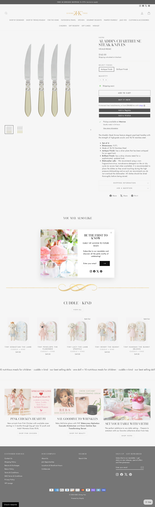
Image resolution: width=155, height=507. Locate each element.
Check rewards (10, 504)
